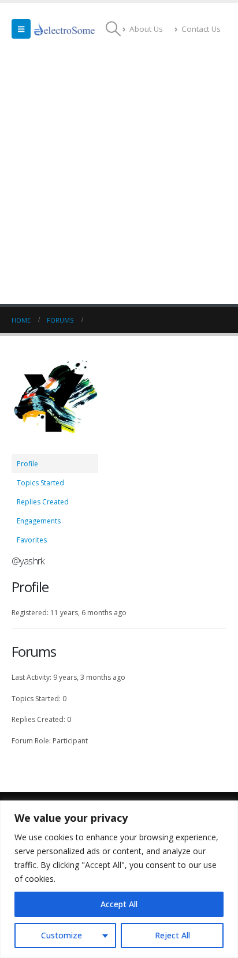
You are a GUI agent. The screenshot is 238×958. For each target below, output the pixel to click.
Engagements (39, 521)
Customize (61, 935)
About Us (146, 29)
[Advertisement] (119, 179)
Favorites (32, 540)
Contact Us (201, 29)
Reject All (172, 935)
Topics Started (40, 483)
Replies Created (43, 502)
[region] (119, 879)
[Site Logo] (64, 29)
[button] (21, 29)
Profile (27, 464)
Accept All (119, 904)
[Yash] (55, 404)
